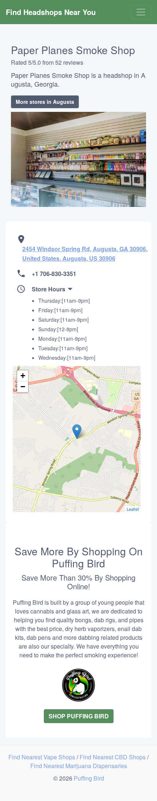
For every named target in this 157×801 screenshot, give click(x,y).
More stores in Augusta (45, 101)
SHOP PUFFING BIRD (79, 716)
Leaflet (133, 509)
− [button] (22, 386)
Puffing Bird (89, 778)
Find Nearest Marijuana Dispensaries (78, 766)
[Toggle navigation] (141, 12)
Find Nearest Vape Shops (42, 757)
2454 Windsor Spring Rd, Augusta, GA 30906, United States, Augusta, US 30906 (85, 253)
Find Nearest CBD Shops (113, 757)
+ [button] (22, 375)
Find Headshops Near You (51, 12)
